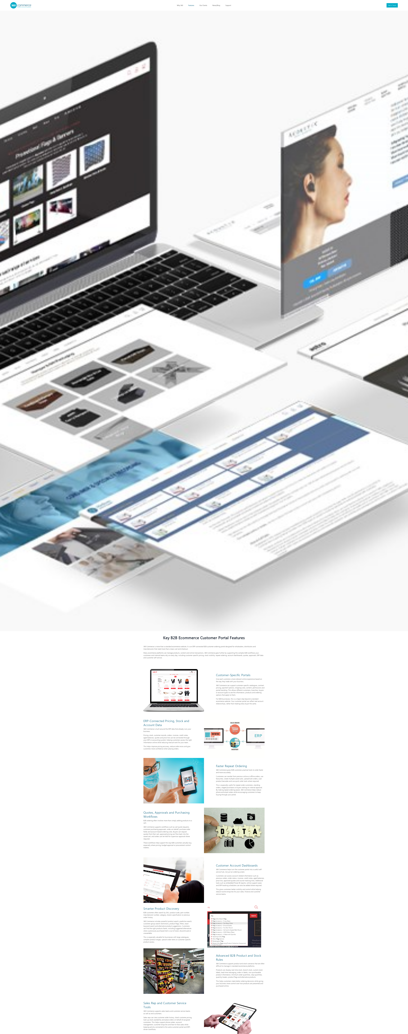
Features (191, 5)
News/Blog (216, 5)
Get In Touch (392, 5)
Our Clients (203, 5)
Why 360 (180, 5)
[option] (204, 321)
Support (228, 5)
